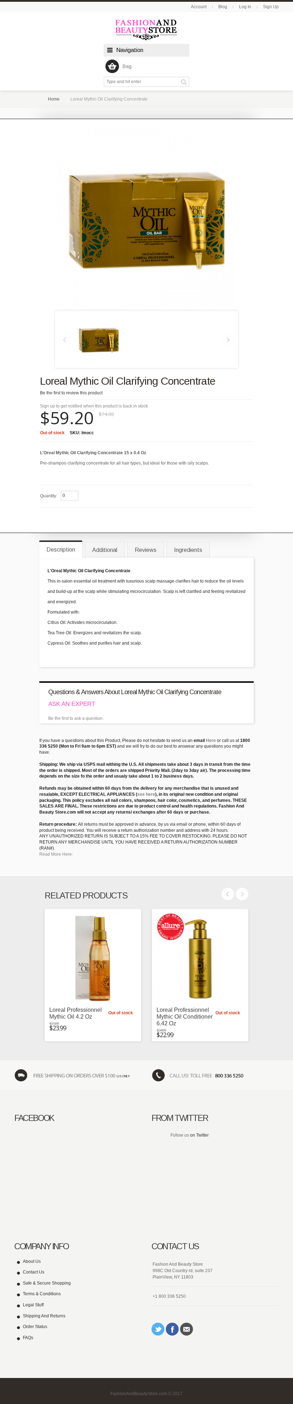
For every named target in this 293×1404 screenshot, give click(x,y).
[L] (98, 339)
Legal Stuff (33, 1304)
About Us (32, 1261)
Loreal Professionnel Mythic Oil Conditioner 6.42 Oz (185, 1016)
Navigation (129, 50)
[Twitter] (158, 1329)
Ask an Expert (71, 704)
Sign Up (271, 6)
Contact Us (33, 1272)
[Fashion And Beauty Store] (146, 29)
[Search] (185, 82)
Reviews (146, 550)
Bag (127, 66)
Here (211, 740)
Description (60, 550)
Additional (104, 550)
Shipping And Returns (44, 1315)
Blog (222, 6)
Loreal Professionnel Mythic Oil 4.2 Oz (75, 1013)
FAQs (28, 1337)
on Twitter (199, 1135)
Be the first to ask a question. (76, 718)
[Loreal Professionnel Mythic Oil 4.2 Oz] (93, 957)
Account (199, 6)
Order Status (35, 1326)
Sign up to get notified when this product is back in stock (94, 406)
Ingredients (188, 550)
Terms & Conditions (42, 1293)
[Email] (186, 1329)
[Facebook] (172, 1329)
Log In (245, 6)
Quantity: (48, 495)
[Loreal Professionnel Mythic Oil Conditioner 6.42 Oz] (200, 957)
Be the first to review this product (71, 392)
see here (146, 794)
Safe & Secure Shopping (47, 1283)
